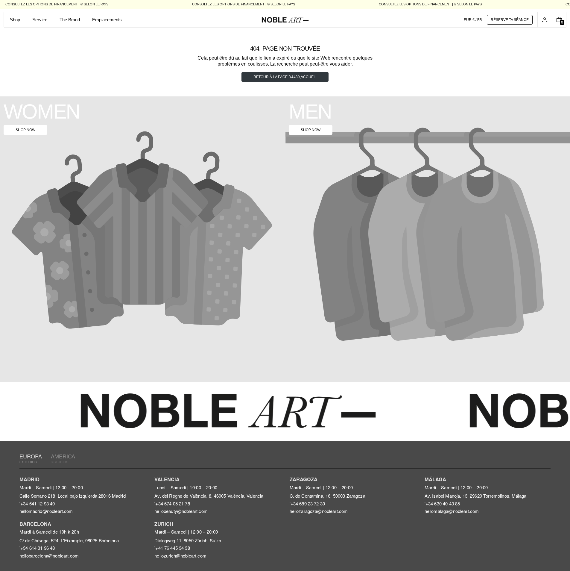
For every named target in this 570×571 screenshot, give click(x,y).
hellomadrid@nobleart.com (46, 511)
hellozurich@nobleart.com (180, 555)
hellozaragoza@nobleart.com (319, 511)
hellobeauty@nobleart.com (181, 511)
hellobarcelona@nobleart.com (49, 555)
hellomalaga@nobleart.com (452, 511)
